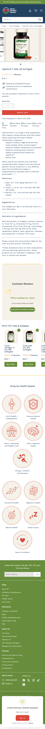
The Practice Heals (9, 636)
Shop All (5, 589)
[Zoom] (36, 58)
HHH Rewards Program (11, 643)
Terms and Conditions (10, 662)
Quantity (6, 101)
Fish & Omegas (14, 26)
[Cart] (36, 10)
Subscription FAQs (9, 621)
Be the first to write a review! (22, 309)
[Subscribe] (37, 574)
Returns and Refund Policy (12, 655)
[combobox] (22, 19)
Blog (3, 614)
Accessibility (7, 668)
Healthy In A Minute (9, 611)
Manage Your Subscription (12, 646)
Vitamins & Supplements (11, 592)
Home (4, 26)
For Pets (5, 595)
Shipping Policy (8, 658)
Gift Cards (6, 602)
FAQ (3, 624)
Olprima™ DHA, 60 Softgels (32, 26)
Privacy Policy (7, 665)
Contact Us (6, 639)
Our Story (5, 633)
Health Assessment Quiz (11, 617)
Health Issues (7, 599)
